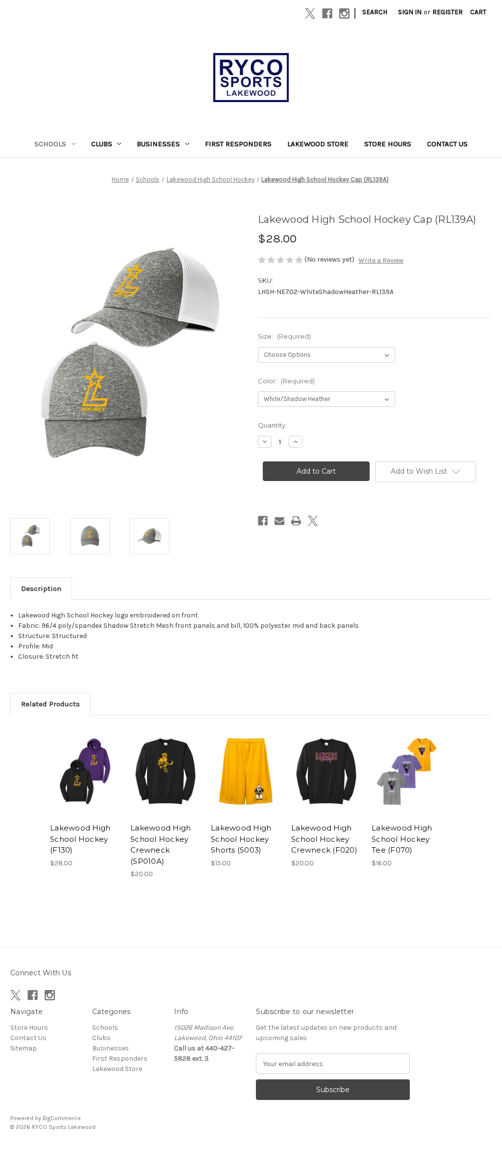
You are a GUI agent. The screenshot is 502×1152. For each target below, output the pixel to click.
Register (447, 12)
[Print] (296, 521)
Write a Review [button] (380, 260)
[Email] (279, 521)
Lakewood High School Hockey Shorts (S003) (241, 839)
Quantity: (272, 425)
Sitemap (23, 1048)
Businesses (158, 143)
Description (41, 588)
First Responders (238, 143)
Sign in (410, 12)
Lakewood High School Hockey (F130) (80, 839)
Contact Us (447, 143)
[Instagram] (344, 13)
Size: (284, 336)
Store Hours (387, 143)
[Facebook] (327, 13)
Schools (50, 143)
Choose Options (85, 780)
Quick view (78, 759)
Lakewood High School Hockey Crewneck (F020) (324, 839)
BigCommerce (62, 1118)
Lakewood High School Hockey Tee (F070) (402, 839)
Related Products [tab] (50, 703)
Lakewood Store (318, 143)
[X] (310, 13)
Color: (286, 381)
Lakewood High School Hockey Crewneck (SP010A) (160, 844)
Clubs (101, 143)
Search (374, 12)
